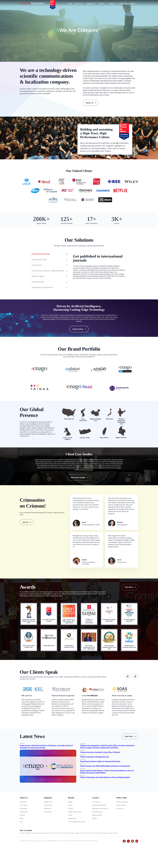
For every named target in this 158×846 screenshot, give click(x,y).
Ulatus (70, 805)
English (132, 3)
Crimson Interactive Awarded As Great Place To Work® (100, 752)
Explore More (78, 329)
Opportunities (97, 815)
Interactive (32, 3)
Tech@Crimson (97, 812)
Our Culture (96, 802)
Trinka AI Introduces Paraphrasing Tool (94, 757)
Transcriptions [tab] (38, 282)
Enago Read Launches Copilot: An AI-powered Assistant (100, 761)
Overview (23, 802)
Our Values (23, 805)
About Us (78, 3)
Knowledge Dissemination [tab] (42, 288)
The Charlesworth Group (76, 822)
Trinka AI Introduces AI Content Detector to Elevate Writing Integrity (105, 777)
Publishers (47, 808)
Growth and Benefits (99, 805)
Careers (111, 3)
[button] (135, 676)
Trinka (70, 815)
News (21, 818)
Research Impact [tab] (38, 276)
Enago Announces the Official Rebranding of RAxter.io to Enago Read (105, 766)
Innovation (23, 808)
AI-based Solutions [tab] (39, 260)
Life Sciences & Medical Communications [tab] (48, 271)
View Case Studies (78, 477)
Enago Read (72, 818)
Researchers (48, 802)
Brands (101, 3)
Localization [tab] (37, 265)
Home (70, 3)
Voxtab (70, 808)
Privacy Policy (121, 805)
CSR (21, 822)
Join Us (25, 522)
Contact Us (123, 3)
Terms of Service (122, 802)
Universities (48, 805)
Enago (70, 802)
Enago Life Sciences (74, 812)
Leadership (23, 812)
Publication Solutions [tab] (41, 254)
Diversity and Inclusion (100, 808)
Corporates (48, 812)
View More (129, 587)
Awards (22, 815)
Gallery (94, 818)
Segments (90, 3)
